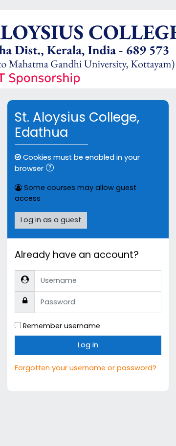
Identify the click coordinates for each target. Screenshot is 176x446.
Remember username (61, 326)
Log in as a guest (51, 220)
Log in (88, 345)
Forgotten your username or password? (85, 368)
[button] (51, 169)
